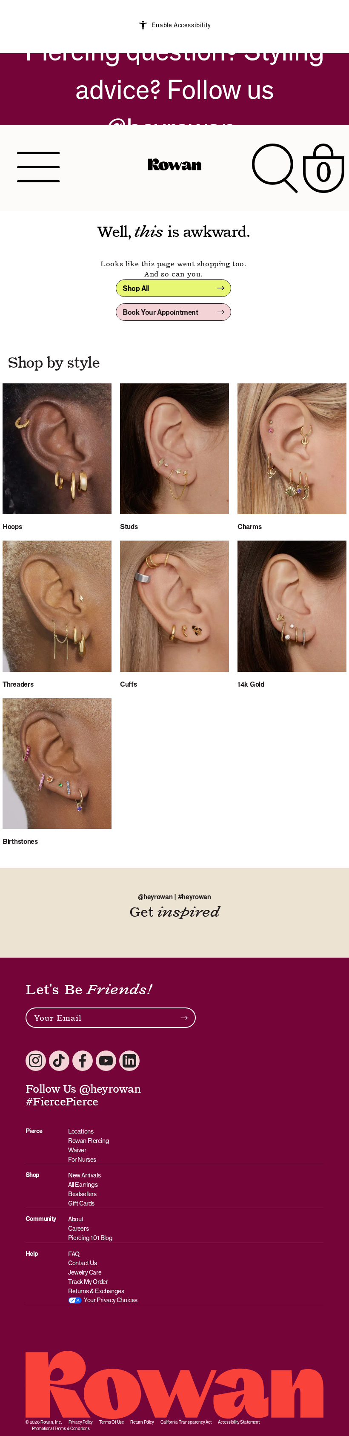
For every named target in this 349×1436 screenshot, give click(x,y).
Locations (80, 1131)
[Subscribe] (184, 1017)
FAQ (74, 1254)
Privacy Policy (81, 1421)
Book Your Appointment (160, 312)
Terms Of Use (111, 1421)
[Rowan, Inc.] (174, 168)
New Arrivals (84, 1175)
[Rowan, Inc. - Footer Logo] (174, 1385)
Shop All (136, 288)
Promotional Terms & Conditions (61, 1428)
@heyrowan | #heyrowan (174, 897)
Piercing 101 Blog (90, 1237)
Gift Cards (81, 1203)
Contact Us (82, 1262)
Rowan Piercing (88, 1140)
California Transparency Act (186, 1421)
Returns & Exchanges (96, 1291)
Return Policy (142, 1421)
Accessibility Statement (239, 1421)
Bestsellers (82, 1193)
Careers (78, 1228)
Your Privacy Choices (110, 1300)
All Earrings (82, 1184)
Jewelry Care (84, 1272)
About (75, 1219)
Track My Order (88, 1281)
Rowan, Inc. (51, 1421)
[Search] (275, 168)
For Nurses (82, 1159)
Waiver (77, 1150)
